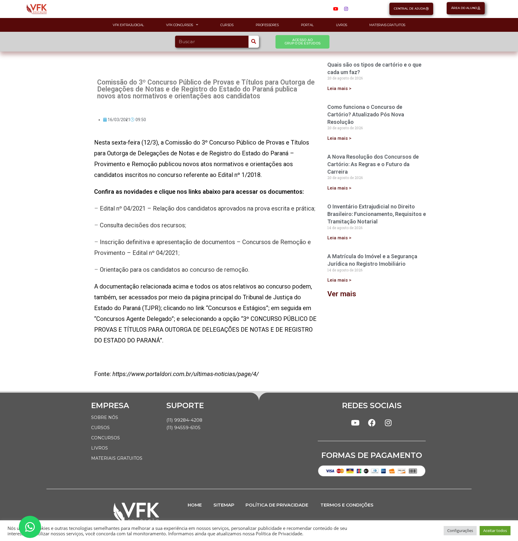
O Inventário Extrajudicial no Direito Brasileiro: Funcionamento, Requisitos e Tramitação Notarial (376, 214)
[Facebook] (371, 422)
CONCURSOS (105, 438)
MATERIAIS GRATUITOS (116, 458)
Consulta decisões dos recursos (142, 225)
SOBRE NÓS (104, 417)
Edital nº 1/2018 (239, 174)
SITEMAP (223, 505)
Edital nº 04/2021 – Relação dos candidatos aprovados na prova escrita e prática (207, 208)
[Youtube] (335, 8)
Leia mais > (339, 88)
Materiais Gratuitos (387, 25)
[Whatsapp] (30, 527)
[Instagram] (345, 8)
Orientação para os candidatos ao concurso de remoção (174, 269)
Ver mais (341, 294)
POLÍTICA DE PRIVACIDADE (277, 505)
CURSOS (100, 427)
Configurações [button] (460, 530)
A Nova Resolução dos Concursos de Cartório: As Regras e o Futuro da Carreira (373, 164)
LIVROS (99, 448)
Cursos (226, 25)
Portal (307, 25)
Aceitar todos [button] (495, 530)
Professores (267, 25)
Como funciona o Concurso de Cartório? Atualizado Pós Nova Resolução (365, 114)
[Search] (254, 42)
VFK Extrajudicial (128, 25)
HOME (195, 505)
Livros (341, 25)
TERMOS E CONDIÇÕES (347, 505)
